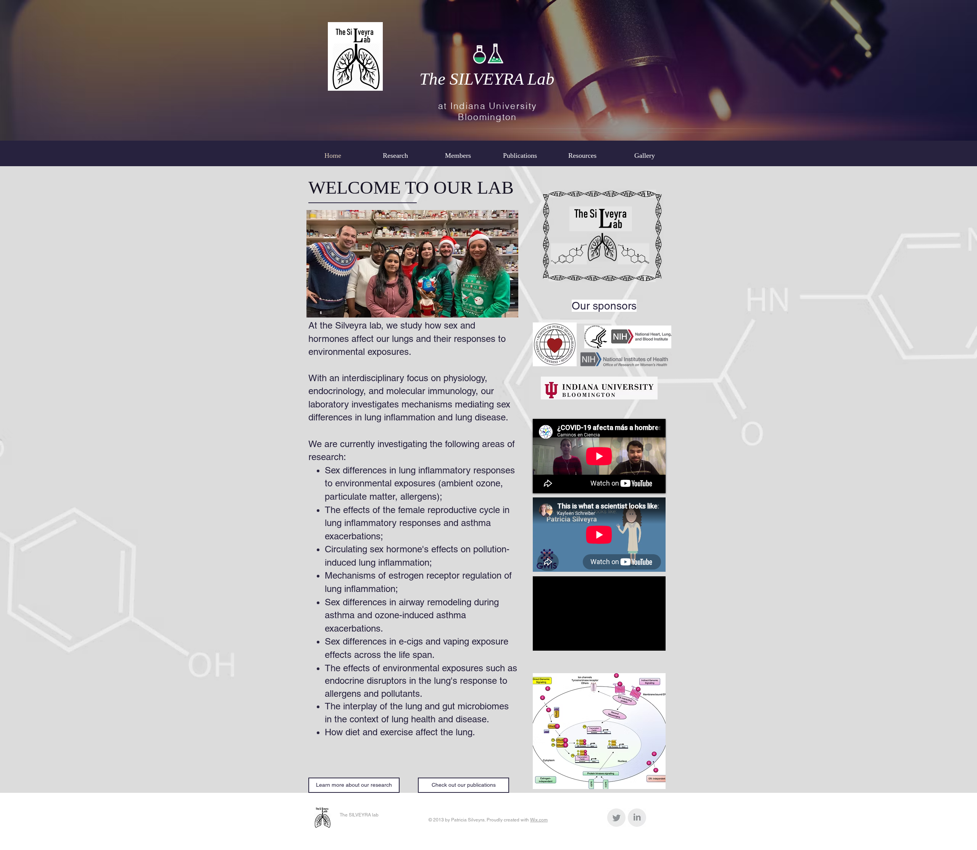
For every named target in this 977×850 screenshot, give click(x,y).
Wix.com (539, 820)
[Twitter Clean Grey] (616, 817)
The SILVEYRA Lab (487, 78)
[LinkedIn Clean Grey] (637, 817)
